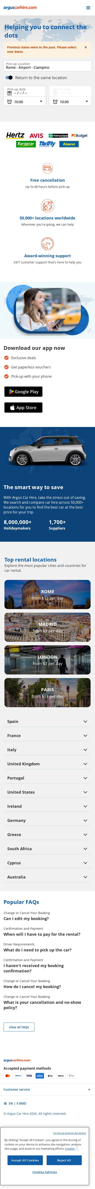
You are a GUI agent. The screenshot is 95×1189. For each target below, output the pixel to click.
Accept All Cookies (25, 1160)
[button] (88, 7)
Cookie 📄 (71, 1149)
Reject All (64, 1160)
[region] (44, 1156)
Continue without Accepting (69, 1133)
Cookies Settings (44, 1172)
